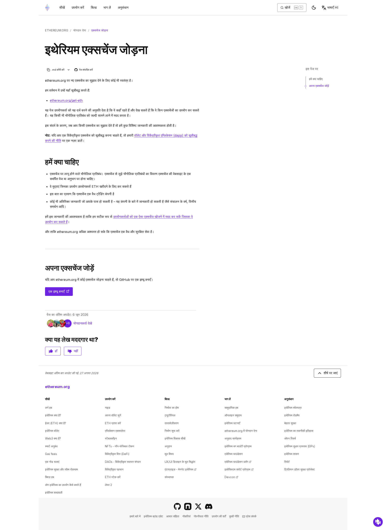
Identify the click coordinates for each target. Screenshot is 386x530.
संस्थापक (169, 477)
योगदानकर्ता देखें (82, 323)
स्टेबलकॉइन (111, 438)
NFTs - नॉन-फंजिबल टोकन (119, 446)
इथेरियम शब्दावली (53, 492)
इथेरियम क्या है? (53, 415)
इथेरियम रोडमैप (292, 415)
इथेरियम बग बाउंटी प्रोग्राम (238, 446)
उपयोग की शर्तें (219, 516)
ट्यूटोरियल (170, 415)
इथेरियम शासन (291, 454)
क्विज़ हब (49, 477)
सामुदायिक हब (231, 407)
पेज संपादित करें (84, 70)
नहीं (76, 351)
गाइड (107, 407)
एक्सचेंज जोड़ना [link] (99, 30)
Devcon (231, 477)
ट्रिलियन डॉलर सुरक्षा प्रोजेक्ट (299, 469)
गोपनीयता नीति (201, 516)
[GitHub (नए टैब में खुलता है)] (177, 506)
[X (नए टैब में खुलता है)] (198, 506)
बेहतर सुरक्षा (290, 423)
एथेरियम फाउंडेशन (234, 454)
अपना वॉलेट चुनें (113, 415)
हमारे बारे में (135, 516)
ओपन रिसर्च (290, 438)
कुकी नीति (234, 516)
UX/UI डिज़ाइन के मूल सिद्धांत (180, 461)
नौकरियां (186, 516)
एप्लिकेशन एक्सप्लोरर (115, 430)
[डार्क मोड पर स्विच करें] (314, 7)
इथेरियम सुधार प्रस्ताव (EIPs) (299, 446)
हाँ (56, 351)
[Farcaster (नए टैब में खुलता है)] (187, 506)
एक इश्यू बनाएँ (60, 292)
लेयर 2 (108, 485)
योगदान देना (79, 30)
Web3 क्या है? (53, 438)
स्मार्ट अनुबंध (51, 446)
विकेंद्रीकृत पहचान (114, 469)
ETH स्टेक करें (112, 477)
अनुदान (168, 446)
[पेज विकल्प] (68, 69)
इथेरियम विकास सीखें (175, 438)
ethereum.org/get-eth (66, 100)
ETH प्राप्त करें (113, 423)
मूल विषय (169, 454)
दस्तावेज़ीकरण (172, 423)
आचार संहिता (172, 516)
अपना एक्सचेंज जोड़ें (319, 85)
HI (332, 7)
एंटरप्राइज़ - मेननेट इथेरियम (180, 469)
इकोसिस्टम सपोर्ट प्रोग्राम (239, 469)
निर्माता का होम (172, 407)
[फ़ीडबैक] (378, 522)
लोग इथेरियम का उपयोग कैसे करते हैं (63, 485)
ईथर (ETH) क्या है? (55, 423)
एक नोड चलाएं (52, 461)
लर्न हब (48, 407)
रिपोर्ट (287, 461)
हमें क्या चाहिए (316, 79)
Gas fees (51, 454)
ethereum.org (56, 30)
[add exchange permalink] (43, 268)
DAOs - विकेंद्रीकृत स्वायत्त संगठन (123, 461)
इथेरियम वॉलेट (52, 430)
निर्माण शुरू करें (172, 430)
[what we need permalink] (43, 162)
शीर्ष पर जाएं (331, 373)
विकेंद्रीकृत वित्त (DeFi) (117, 454)
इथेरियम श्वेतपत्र (293, 407)
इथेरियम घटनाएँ (232, 423)
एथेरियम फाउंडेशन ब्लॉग (238, 461)
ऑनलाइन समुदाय (233, 415)
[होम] (47, 7)
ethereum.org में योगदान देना (241, 430)
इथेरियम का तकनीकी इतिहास (298, 430)
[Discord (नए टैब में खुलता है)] (208, 506)
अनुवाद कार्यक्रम (233, 438)
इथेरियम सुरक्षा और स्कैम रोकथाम (61, 469)
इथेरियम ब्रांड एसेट (153, 516)
